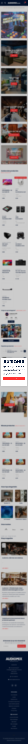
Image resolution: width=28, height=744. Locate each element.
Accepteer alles (14, 379)
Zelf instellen (14, 382)
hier (18, 373)
